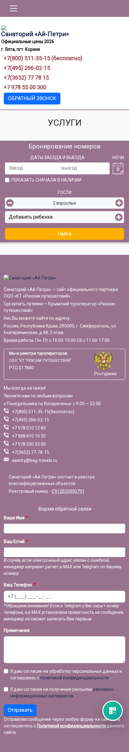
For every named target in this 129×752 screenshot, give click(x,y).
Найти (64, 234)
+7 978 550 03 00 (29, 444)
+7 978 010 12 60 (29, 427)
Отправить (20, 710)
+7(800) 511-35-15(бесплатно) (43, 411)
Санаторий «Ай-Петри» (35, 34)
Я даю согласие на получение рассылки (62, 692)
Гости (64, 192)
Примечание (17, 630)
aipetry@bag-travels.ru (34, 460)
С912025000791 (68, 491)
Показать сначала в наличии (46, 179)
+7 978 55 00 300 (25, 87)
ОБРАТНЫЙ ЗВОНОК (32, 98)
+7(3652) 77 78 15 (26, 77)
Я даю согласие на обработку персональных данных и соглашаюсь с (66, 674)
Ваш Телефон (18, 584)
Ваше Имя (14, 517)
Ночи (118, 157)
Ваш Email (14, 541)
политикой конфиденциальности (74, 677)
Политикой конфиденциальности (71, 725)
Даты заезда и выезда (57, 157)
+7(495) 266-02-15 (27, 68)
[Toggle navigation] (13, 8)
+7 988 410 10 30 (29, 436)
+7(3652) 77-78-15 (30, 452)
